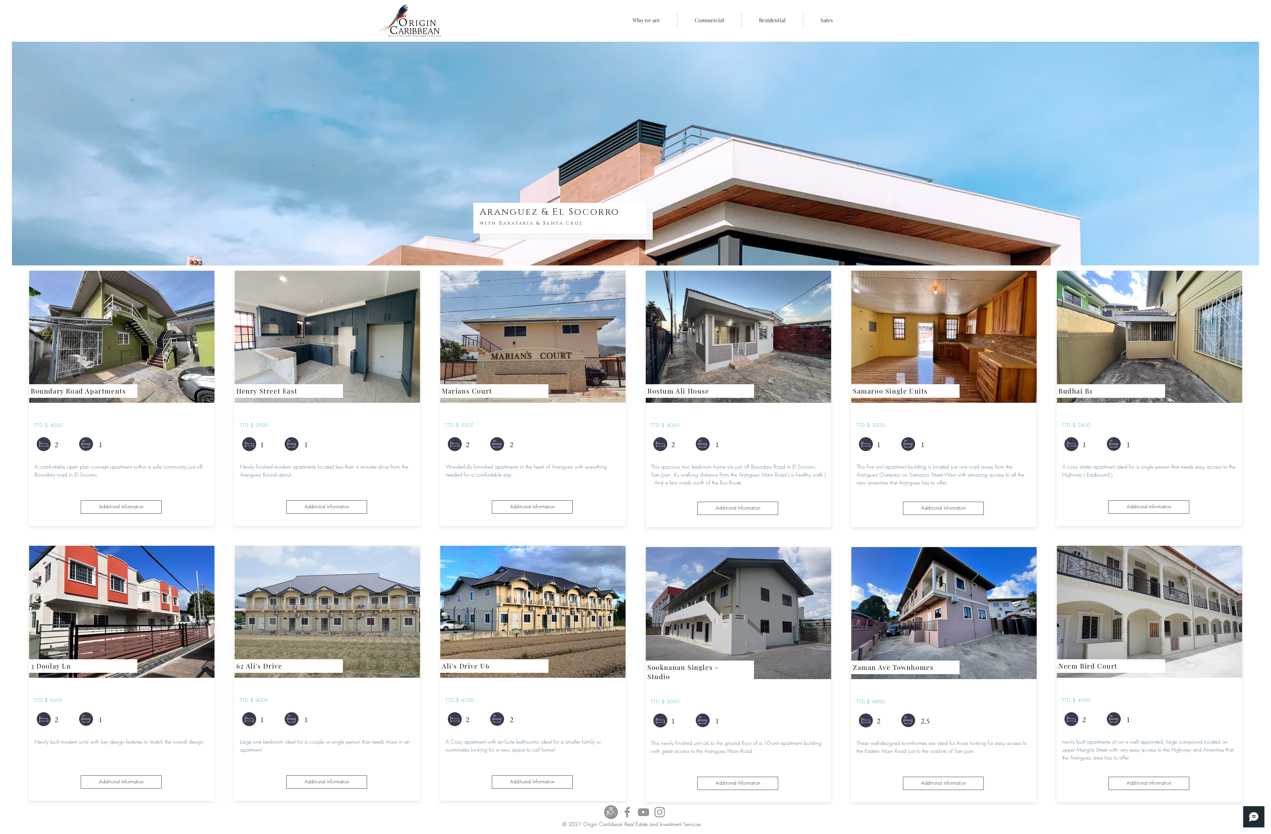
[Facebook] (627, 812)
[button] (709, 20)
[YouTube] (643, 812)
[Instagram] (660, 812)
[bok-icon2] (611, 812)
